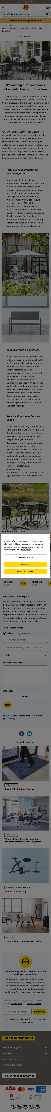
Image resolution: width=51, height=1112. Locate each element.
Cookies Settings (25, 557)
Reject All (25, 564)
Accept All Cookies (25, 571)
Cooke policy (26, 550)
